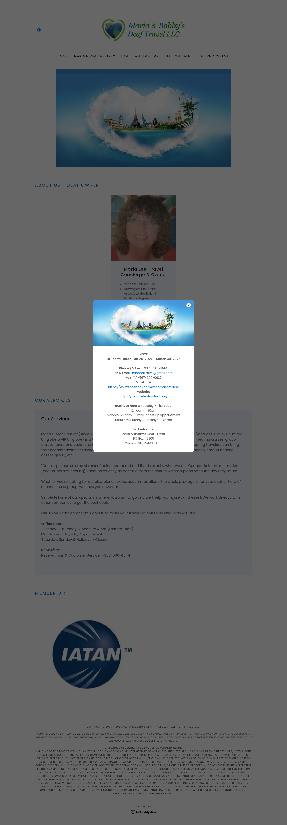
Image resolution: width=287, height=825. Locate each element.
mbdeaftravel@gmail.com (152, 373)
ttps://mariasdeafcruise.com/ (143, 396)
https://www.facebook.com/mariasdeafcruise (143, 387)
